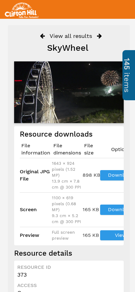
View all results (71, 36)
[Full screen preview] (69, 92)
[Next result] (99, 36)
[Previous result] (42, 36)
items (126, 75)
